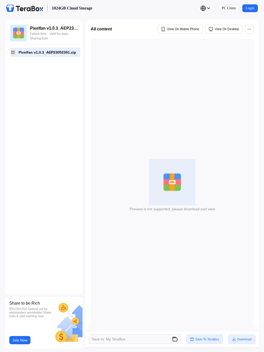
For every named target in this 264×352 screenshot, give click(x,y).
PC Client (229, 8)
